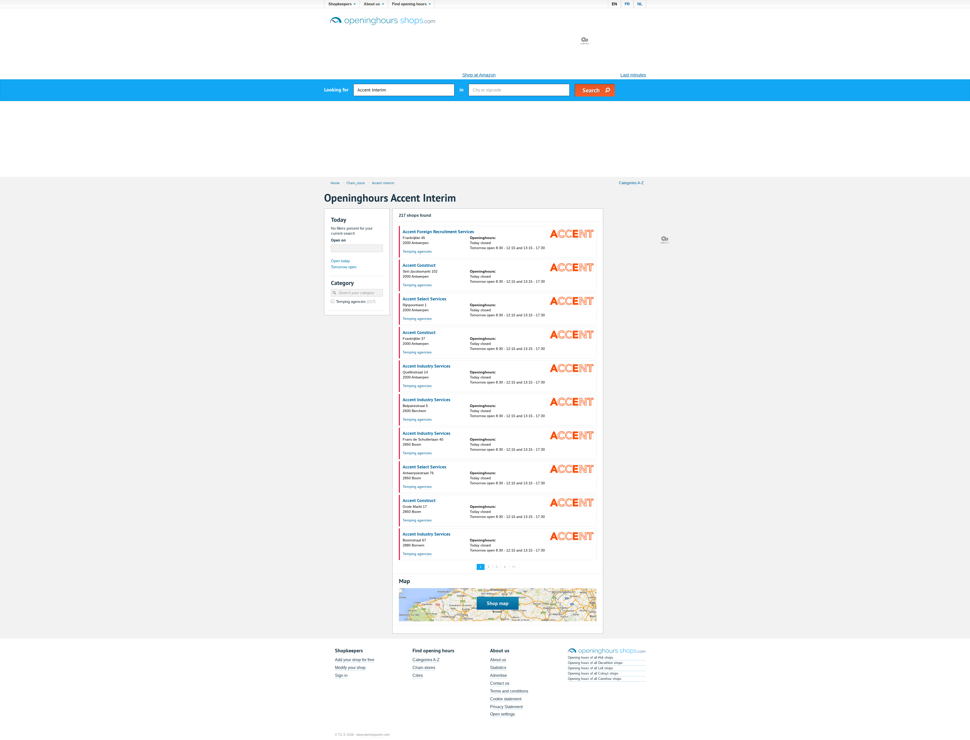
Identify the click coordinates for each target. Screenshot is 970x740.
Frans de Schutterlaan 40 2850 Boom (423, 441)
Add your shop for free (354, 660)
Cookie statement (505, 699)
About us (498, 660)
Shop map (497, 603)
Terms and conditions (509, 691)
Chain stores (424, 667)
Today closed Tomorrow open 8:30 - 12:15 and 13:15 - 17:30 (507, 243)
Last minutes (633, 75)
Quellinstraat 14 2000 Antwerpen (416, 374)
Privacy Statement (506, 707)
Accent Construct (419, 265)
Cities (418, 675)
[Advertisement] (485, 139)
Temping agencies (417, 251)
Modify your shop (350, 667)
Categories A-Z (631, 183)
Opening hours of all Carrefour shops (594, 679)
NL (639, 4)
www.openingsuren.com (373, 734)
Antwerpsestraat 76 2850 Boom (418, 475)
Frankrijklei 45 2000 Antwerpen (416, 240)
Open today (340, 261)
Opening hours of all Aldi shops (590, 657)
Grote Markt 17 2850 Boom (415, 509)
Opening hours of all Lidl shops (590, 668)
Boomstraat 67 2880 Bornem (414, 542)
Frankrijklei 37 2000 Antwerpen (416, 341)
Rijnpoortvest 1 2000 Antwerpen (416, 307)
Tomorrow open (343, 267)
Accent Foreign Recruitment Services (438, 231)
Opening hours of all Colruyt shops (593, 673)
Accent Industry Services (426, 366)
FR (627, 4)
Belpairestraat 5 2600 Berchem (415, 408)
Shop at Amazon (479, 75)
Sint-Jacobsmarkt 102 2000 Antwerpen (420, 273)
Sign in (341, 675)
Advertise (498, 675)
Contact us (499, 683)
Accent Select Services (424, 299)
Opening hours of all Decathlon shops (595, 663)
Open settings (502, 714)
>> (514, 567)
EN (614, 4)
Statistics (498, 667)
